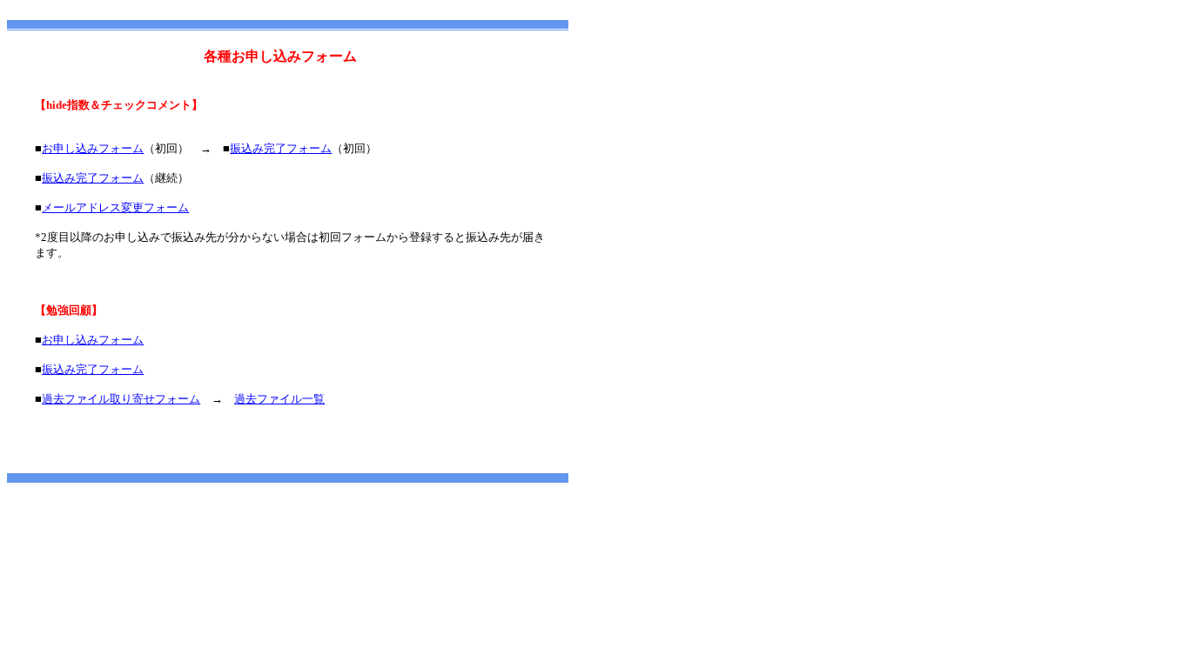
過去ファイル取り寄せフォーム (121, 398)
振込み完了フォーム (281, 148)
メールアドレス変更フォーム (115, 207)
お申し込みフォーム (93, 148)
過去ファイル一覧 (279, 398)
